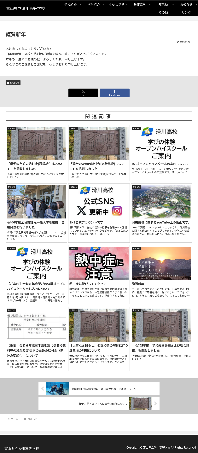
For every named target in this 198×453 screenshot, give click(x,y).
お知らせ (14, 82)
